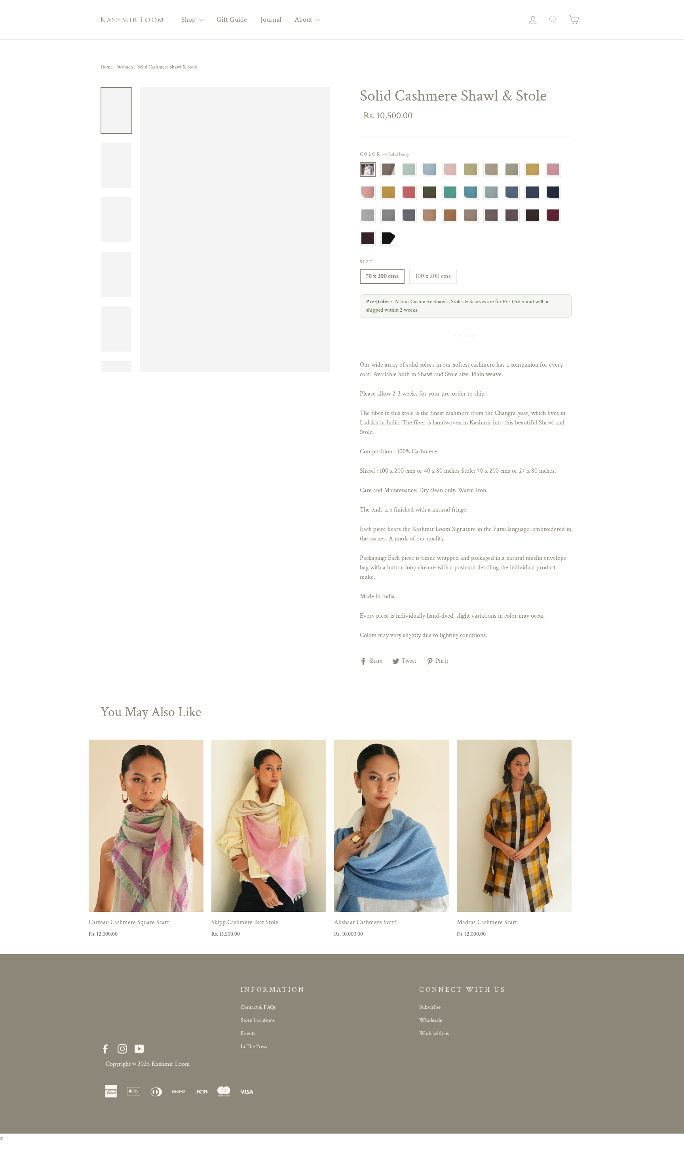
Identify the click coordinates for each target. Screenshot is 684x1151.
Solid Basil (429, 192)
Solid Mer (471, 192)
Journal (270, 19)
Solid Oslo (368, 215)
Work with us (434, 1033)
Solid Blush (450, 169)
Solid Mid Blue (512, 192)
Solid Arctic (429, 169)
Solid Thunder (409, 215)
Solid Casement (491, 169)
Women (125, 67)
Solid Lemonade (368, 192)
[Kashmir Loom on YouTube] (139, 1049)
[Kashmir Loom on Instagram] (122, 1049)
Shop (189, 19)
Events (248, 1033)
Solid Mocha (491, 215)
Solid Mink (388, 215)
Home (106, 67)
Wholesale (430, 1020)
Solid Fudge (512, 215)
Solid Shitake (471, 215)
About (304, 19)
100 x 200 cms (433, 276)
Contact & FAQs (258, 1007)
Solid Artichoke (512, 169)
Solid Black (388, 238)
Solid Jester (553, 215)
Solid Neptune (532, 192)
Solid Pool (409, 169)
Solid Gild (532, 169)
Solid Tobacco (429, 215)
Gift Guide (232, 19)
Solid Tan (450, 215)
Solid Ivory (368, 169)
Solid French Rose (553, 169)
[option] (235, 229)
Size (366, 261)
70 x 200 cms (382, 276)
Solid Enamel (450, 192)
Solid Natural (388, 169)
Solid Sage (471, 169)
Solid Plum (368, 238)
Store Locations (258, 1020)
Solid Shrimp (409, 192)
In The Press (254, 1046)
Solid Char (532, 215)
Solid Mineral (388, 192)
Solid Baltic (491, 192)
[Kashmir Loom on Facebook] (105, 1049)
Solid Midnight (553, 192)
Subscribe (430, 1007)
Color (384, 154)
